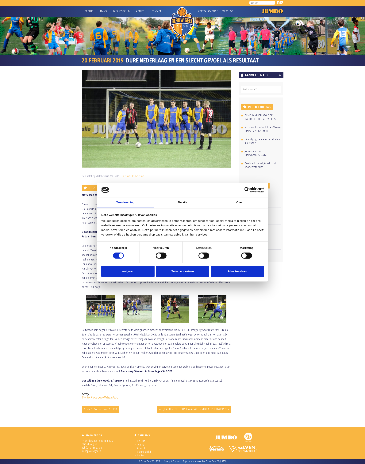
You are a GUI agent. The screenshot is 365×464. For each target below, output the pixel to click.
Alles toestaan (237, 271)
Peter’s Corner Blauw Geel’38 (101, 409)
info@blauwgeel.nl (92, 451)
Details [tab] (182, 202)
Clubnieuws (138, 176)
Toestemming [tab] (125, 202)
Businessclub (121, 11)
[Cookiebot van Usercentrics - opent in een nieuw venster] (247, 190)
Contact (156, 11)
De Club (89, 11)
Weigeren (128, 271)
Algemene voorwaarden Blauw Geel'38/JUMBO (205, 461)
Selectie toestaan (182, 271)
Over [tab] (239, 202)
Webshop (227, 11)
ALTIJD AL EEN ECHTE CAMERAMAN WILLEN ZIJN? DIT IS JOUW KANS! (193, 409)
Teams (103, 11)
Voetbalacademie (203, 11)
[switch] (161, 255)
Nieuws (126, 176)
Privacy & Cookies (171, 461)
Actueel (140, 11)
